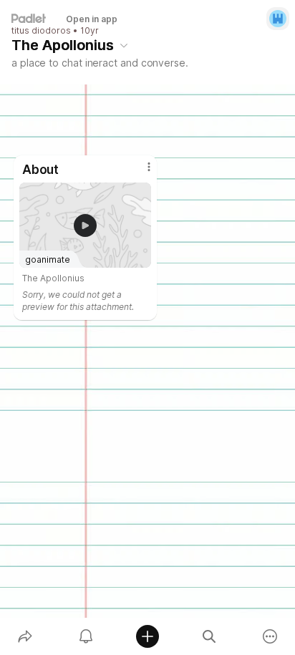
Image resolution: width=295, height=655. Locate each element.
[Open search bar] (209, 636)
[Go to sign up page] (277, 18)
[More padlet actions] (270, 636)
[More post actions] (139, 172)
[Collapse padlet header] (124, 45)
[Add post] (147, 636)
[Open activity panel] (86, 636)
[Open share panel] (25, 636)
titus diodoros (41, 31)
